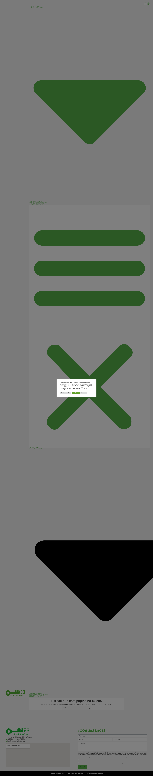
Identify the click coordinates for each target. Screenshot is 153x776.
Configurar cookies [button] (65, 392)
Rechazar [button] (83, 392)
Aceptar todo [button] (76, 392)
